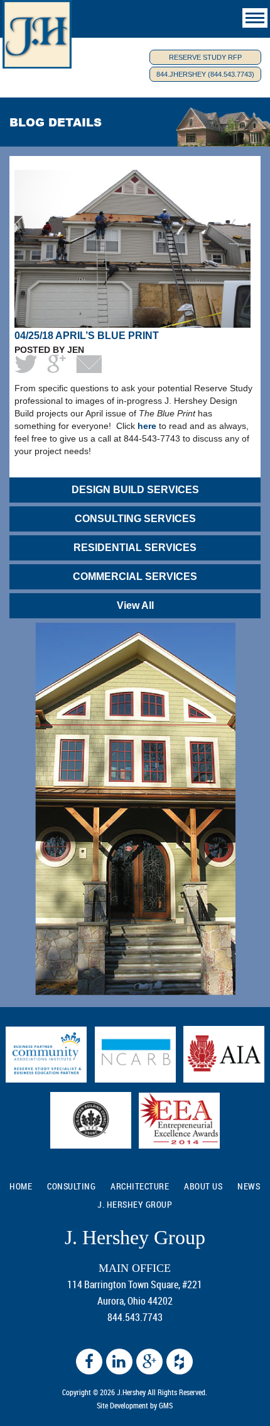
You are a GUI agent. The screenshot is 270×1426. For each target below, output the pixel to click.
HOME (20, 1186)
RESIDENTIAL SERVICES (135, 547)
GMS (166, 1405)
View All (135, 605)
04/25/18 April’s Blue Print (86, 335)
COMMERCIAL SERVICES (135, 576)
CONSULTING (71, 1186)
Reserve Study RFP (205, 57)
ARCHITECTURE (140, 1186)
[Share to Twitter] (25, 364)
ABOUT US (203, 1186)
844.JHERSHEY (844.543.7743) (205, 74)
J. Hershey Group (134, 1204)
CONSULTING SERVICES (135, 518)
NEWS (248, 1186)
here (147, 426)
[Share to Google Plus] (56, 364)
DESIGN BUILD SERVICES (135, 489)
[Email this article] (89, 364)
